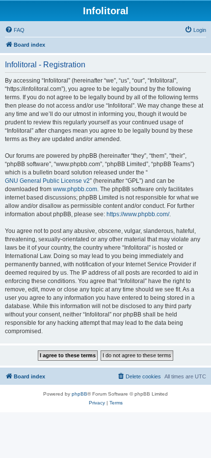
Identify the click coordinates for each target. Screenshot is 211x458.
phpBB (79, 394)
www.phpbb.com (75, 189)
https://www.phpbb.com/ (137, 214)
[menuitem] (15, 30)
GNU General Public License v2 (47, 180)
